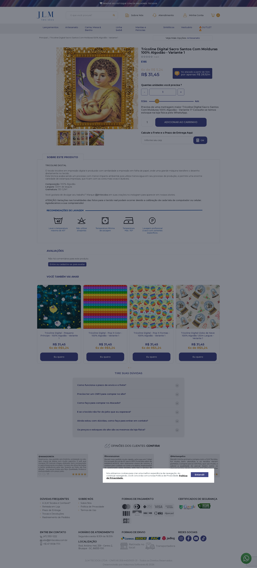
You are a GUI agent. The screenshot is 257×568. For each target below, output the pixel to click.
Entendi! (199, 474)
